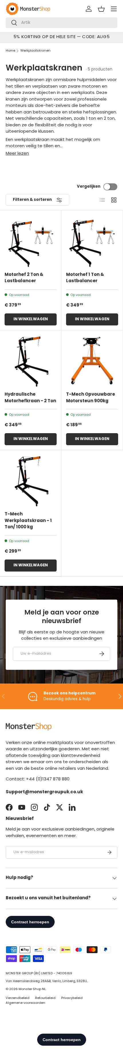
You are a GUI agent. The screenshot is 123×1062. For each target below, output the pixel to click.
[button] (101, 9)
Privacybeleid (72, 998)
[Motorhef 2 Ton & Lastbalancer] (31, 241)
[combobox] (61, 22)
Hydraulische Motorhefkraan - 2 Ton (30, 397)
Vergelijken (88, 187)
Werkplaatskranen (35, 50)
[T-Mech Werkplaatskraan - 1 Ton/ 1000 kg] (31, 481)
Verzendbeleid (17, 998)
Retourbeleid (45, 998)
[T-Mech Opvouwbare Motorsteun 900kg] (92, 361)
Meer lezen (17, 154)
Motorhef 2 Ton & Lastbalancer (24, 278)
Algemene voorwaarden (25, 1003)
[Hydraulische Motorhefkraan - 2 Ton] (31, 361)
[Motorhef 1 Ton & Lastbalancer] (92, 241)
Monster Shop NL (32, 989)
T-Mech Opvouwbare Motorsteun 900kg (90, 397)
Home (10, 50)
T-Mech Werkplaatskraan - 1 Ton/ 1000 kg (28, 520)
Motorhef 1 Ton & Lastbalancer (85, 278)
